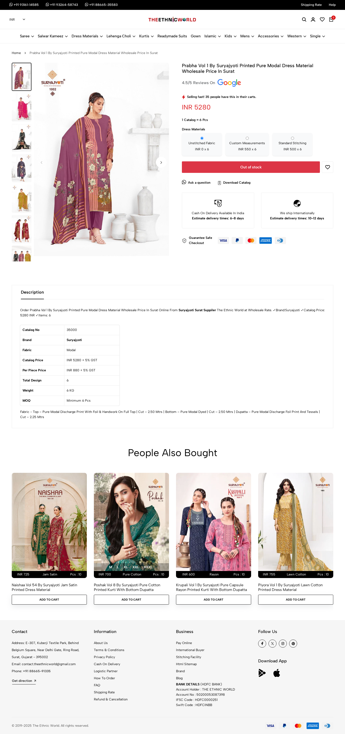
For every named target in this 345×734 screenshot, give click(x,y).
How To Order (104, 678)
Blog (179, 678)
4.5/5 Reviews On (199, 82)
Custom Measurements (247, 146)
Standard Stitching (292, 146)
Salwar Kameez (50, 36)
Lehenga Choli (119, 36)
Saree (25, 36)
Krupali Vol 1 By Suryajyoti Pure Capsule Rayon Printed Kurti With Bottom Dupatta (211, 587)
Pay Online (184, 643)
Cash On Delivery (107, 664)
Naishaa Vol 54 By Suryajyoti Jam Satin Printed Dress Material (44, 587)
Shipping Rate (104, 692)
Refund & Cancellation (111, 699)
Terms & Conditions (109, 650)
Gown (196, 36)
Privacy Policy (104, 657)
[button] (161, 162)
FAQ (97, 685)
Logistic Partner (106, 671)
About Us (101, 643)
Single (315, 36)
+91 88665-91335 (37, 671)
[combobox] (17, 20)
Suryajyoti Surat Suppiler (197, 310)
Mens (245, 36)
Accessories (268, 36)
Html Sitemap (186, 664)
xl (125, 567)
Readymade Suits (172, 36)
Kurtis (144, 36)
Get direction (22, 681)
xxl (135, 567)
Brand (180, 671)
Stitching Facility (188, 657)
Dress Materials (85, 36)
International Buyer (190, 650)
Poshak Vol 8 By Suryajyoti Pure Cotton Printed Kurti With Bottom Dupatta (127, 587)
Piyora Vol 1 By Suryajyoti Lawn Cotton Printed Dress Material (290, 587)
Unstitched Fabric (201, 146)
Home (16, 53)
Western (294, 36)
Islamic (210, 36)
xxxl (148, 567)
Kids (228, 36)
